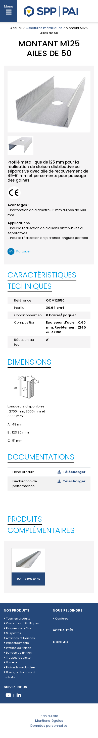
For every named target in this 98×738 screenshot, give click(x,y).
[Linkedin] (18, 695)
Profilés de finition (18, 648)
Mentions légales (49, 720)
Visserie (11, 662)
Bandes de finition (18, 653)
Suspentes (13, 633)
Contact (61, 642)
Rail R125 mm (28, 579)
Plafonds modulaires (20, 667)
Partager (23, 251)
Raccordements (17, 643)
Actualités (63, 630)
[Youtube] (8, 695)
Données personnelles (49, 725)
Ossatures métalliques (44, 28)
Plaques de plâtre (18, 628)
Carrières (61, 619)
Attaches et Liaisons (20, 638)
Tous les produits (17, 619)
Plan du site (49, 715)
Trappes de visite (17, 658)
